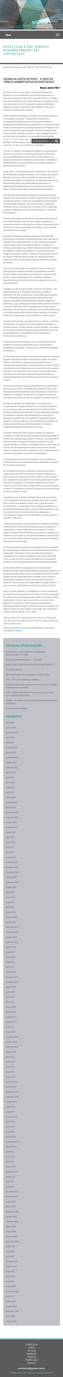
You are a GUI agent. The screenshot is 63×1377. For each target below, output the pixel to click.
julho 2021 (10, 837)
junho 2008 (10, 1246)
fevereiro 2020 (12, 917)
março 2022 (11, 797)
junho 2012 (10, 1156)
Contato (31, 1363)
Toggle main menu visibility (58, 34)
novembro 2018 (12, 981)
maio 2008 (10, 1251)
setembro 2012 (12, 1146)
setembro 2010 (12, 1196)
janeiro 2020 (11, 922)
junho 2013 (10, 1126)
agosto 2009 (11, 1226)
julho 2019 (10, 952)
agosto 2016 (11, 1051)
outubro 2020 (11, 877)
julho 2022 (10, 777)
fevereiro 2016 (12, 1081)
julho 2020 (10, 892)
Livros (31, 1347)
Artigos (32, 1350)
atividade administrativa (16, 627)
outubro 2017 (11, 1016)
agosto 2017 (11, 1021)
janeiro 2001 (11, 1301)
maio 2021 (10, 847)
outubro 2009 (11, 1216)
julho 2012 (10, 1151)
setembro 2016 (12, 1046)
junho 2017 (10, 1026)
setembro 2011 (12, 1171)
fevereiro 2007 (12, 1266)
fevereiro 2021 (12, 862)
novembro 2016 (12, 1036)
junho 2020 (10, 897)
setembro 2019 (12, 942)
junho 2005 (10, 1276)
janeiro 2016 (11, 1086)
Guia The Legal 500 (14, 669)
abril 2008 (10, 1256)
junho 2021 (10, 842)
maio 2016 (10, 1066)
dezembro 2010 (12, 1191)
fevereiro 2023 (12, 747)
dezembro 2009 (12, 1211)
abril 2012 (10, 1161)
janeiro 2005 (11, 1286)
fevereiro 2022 (12, 802)
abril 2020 (10, 907)
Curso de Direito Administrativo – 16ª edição (24, 659)
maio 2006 (10, 1271)
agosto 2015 (11, 1106)
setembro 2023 (12, 732)
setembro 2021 (12, 827)
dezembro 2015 (12, 1091)
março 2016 (11, 1076)
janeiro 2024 (11, 727)
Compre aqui (31, 1359)
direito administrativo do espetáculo (41, 627)
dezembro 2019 (12, 927)
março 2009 (11, 1231)
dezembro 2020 (12, 867)
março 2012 (11, 1166)
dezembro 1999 (12, 1311)
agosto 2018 (11, 986)
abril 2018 (10, 1001)
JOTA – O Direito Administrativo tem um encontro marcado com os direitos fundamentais (30, 694)
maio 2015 (10, 1111)
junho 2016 (10, 1061)
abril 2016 (10, 1071)
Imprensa (18, 630)
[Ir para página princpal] (14, 152)
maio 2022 (10, 787)
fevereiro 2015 (12, 1116)
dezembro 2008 (12, 1241)
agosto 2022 (11, 772)
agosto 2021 (11, 832)
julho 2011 (10, 1181)
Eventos (31, 1356)
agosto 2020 (11, 887)
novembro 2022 (12, 757)
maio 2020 (10, 902)
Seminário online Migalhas (17, 708)
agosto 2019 (11, 947)
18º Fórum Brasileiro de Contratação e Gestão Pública (28, 674)
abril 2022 (10, 792)
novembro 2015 (12, 1096)
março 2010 (11, 1201)
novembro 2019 (12, 932)
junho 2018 (10, 991)
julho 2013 (10, 1121)
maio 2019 (10, 962)
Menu (8, 34)
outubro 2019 (11, 937)
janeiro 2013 (11, 1136)
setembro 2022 (12, 767)
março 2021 (11, 857)
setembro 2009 (12, 1221)
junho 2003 (10, 1296)
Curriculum (31, 1344)
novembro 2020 (12, 872)
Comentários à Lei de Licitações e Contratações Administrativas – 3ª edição (25, 653)
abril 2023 (10, 742)
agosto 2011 (11, 1176)
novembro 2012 (12, 1141)
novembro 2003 (12, 1291)
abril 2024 (10, 722)
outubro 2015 (11, 1101)
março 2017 (11, 1031)
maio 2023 (10, 737)
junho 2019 (10, 957)
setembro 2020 (12, 882)
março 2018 (11, 1006)
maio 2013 (10, 1131)
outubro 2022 (11, 762)
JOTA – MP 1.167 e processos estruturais (22, 679)
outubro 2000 (11, 1306)
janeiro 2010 (11, 1206)
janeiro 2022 (11, 807)
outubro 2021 (11, 822)
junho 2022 (10, 782)
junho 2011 (10, 1186)
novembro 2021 (12, 817)
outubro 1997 (11, 1321)
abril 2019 (10, 966)
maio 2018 (10, 996)
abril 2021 (10, 852)
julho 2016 (10, 1056)
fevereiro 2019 (12, 976)
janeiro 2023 (11, 752)
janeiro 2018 (11, 1011)
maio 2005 (10, 1281)
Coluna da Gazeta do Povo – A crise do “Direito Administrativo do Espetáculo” (29, 80)
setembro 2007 (12, 1261)
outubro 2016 (11, 1041)
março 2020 (11, 912)
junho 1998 (10, 1316)
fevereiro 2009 (12, 1236)
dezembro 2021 (12, 812)
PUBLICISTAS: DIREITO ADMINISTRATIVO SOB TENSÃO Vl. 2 (30, 664)
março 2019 (11, 971)
